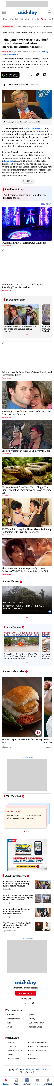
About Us (11, 1042)
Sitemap (34, 1059)
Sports (32, 1015)
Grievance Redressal (39, 1046)
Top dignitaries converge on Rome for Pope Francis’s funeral (24, 196)
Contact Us (11, 1046)
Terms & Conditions (39, 1042)
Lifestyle (32, 1019)
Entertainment (13, 1019)
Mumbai (10, 1015)
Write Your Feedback (26, 993)
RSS (32, 1054)
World (9, 1027)
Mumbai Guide (35, 1027)
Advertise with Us (14, 1050)
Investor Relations (38, 1050)
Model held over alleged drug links (29, 27)
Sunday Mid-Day (36, 1023)
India (9, 1023)
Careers (10, 1054)
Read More (28, 181)
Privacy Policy (13, 1059)
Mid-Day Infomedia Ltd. (33, 1069)
